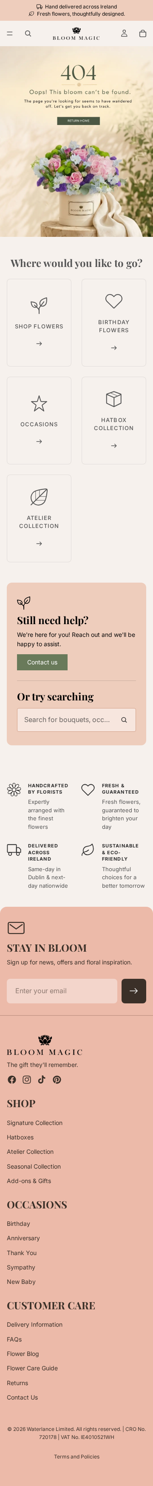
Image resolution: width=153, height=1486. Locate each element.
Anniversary (23, 1238)
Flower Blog (23, 1353)
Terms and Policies (76, 1456)
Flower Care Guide (32, 1368)
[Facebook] (12, 1080)
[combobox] (76, 720)
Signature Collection (34, 1122)
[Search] (28, 33)
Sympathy (21, 1267)
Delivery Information (34, 1324)
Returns (17, 1382)
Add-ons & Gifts (29, 1180)
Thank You (22, 1252)
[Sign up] (134, 991)
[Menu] (10, 34)
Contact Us (22, 1397)
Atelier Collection (30, 1151)
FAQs (14, 1339)
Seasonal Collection (34, 1166)
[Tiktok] (42, 1080)
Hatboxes (20, 1137)
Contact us (42, 662)
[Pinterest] (57, 1080)
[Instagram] (27, 1080)
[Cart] (142, 33)
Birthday (18, 1223)
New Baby (21, 1281)
